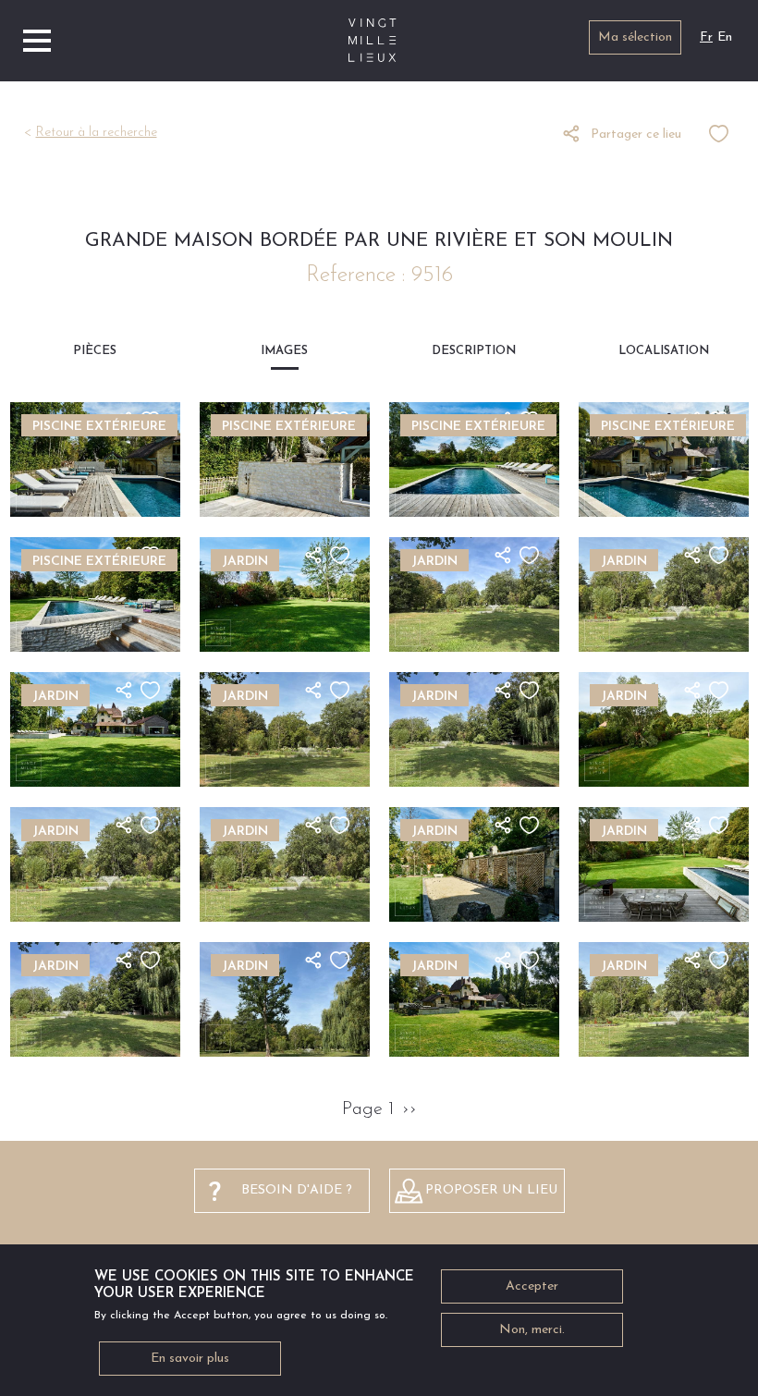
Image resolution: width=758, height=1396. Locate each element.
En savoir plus (190, 1358)
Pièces (94, 351)
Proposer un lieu (491, 1190)
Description (474, 351)
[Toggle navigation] (37, 40)
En (724, 37)
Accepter (532, 1286)
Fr (706, 37)
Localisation (663, 351)
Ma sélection (635, 37)
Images (284, 351)
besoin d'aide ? (296, 1190)
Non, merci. (532, 1330)
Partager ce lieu (636, 134)
